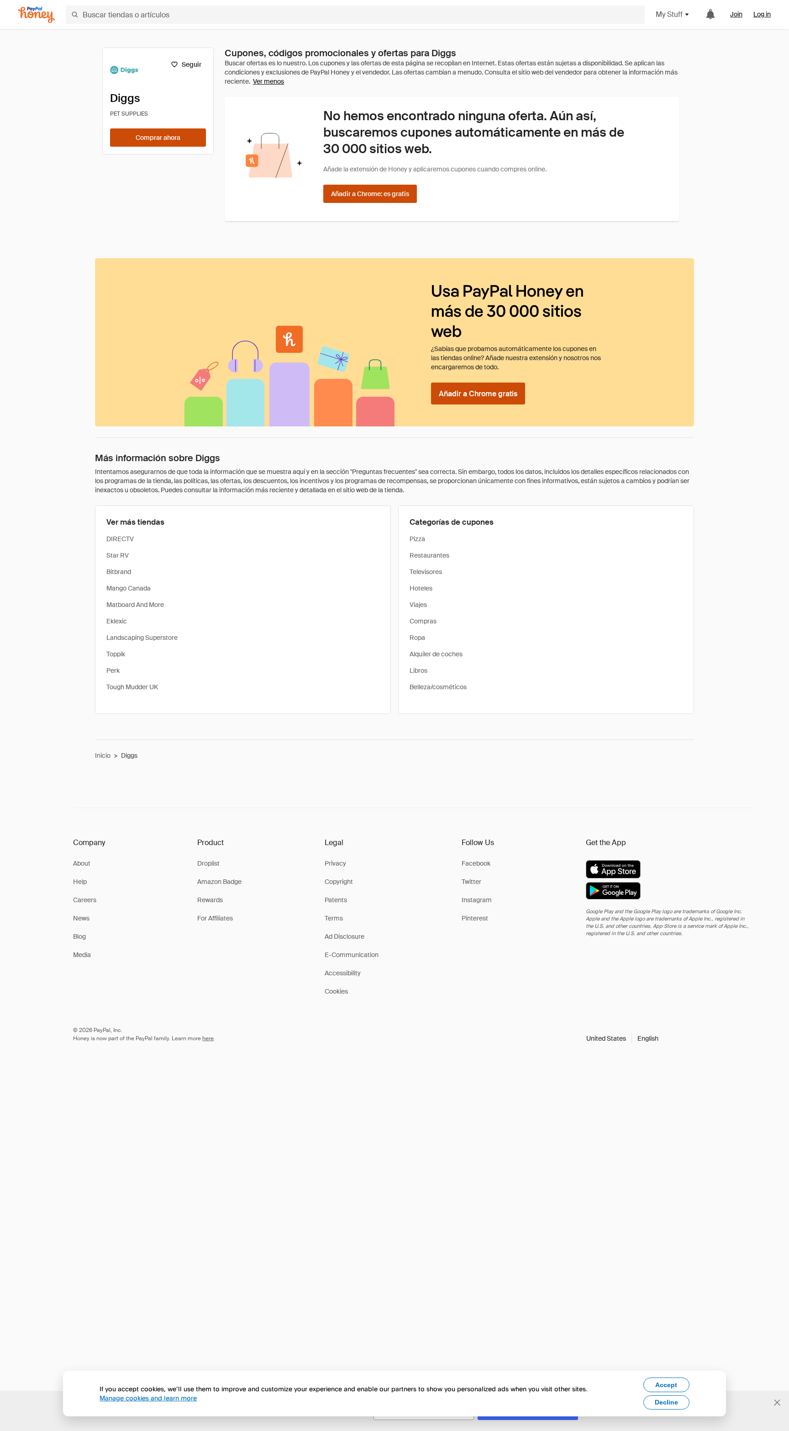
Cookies (336, 991)
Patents (336, 900)
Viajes (418, 605)
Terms (334, 918)
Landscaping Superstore (142, 637)
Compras (423, 621)
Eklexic (116, 621)
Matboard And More (135, 605)
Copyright (339, 882)
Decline (666, 1402)
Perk (113, 670)
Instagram (477, 900)
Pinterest (475, 918)
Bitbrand (118, 572)
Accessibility (343, 973)
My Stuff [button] (669, 14)
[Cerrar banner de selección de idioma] (777, 1403)
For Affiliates (215, 918)
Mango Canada (128, 588)
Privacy (335, 863)
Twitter (471, 882)
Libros (418, 670)
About (81, 863)
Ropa (417, 637)
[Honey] (36, 15)
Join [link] (736, 14)
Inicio (102, 755)
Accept (666, 1384)
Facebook (476, 863)
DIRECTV (120, 539)
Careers (84, 900)
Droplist (208, 863)
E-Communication (352, 955)
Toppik (115, 654)
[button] (622, 1038)
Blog (79, 936)
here (208, 1038)
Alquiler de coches (436, 654)
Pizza (417, 539)
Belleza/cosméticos (438, 687)
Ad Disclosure (344, 936)
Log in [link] (762, 14)
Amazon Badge (219, 882)
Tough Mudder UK (132, 687)
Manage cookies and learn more (148, 1398)
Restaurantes (429, 555)
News (81, 918)
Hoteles (421, 588)
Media (82, 955)
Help (80, 882)
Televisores (426, 572)
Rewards (210, 900)
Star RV (117, 555)
